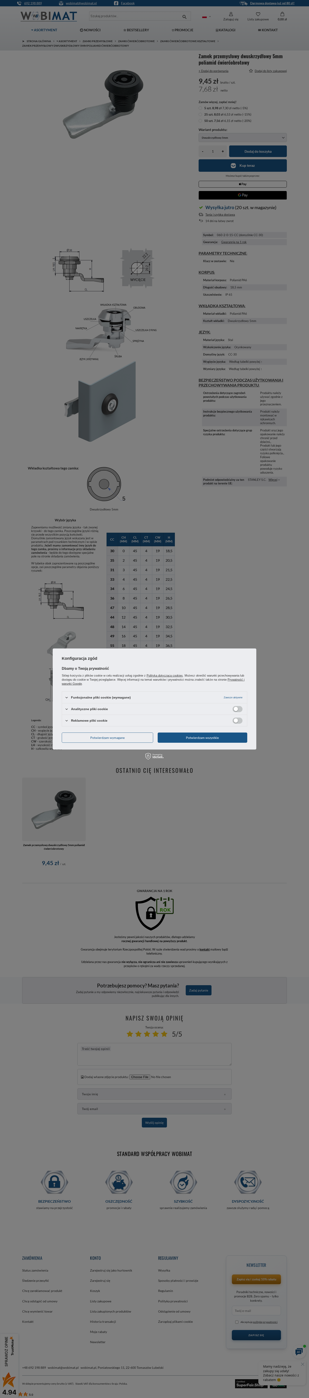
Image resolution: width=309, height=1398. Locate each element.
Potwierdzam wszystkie (202, 737)
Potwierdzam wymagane (107, 737)
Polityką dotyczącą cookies (165, 675)
